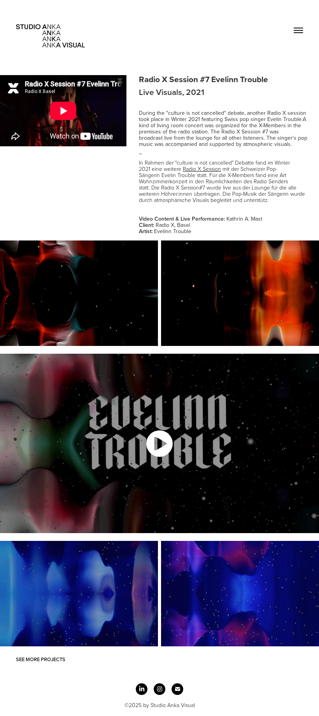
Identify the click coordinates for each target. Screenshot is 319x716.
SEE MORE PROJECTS (40, 659)
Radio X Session (202, 168)
